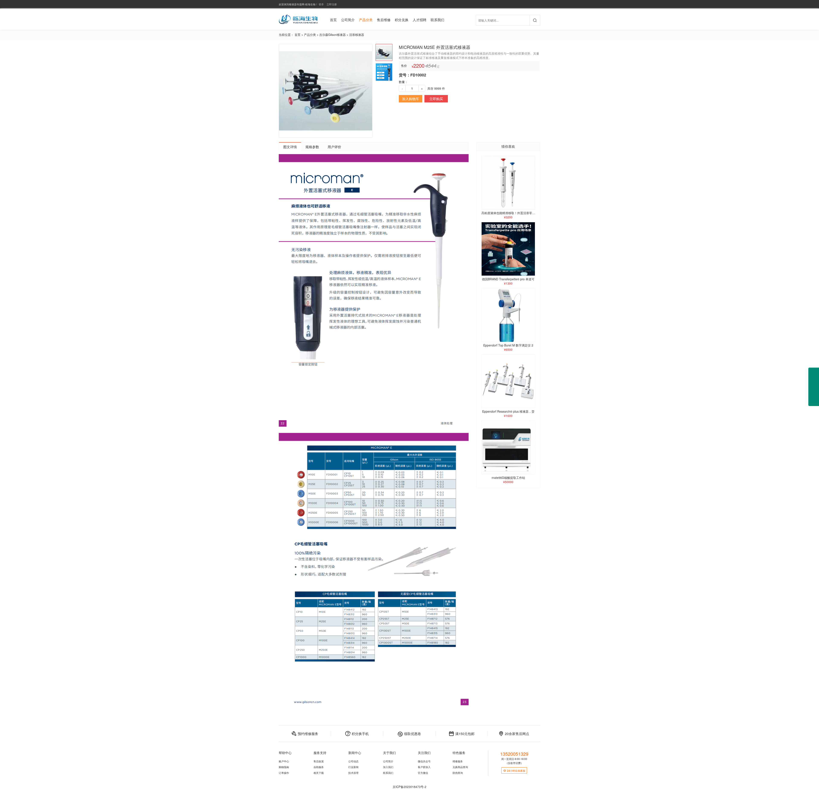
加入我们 (388, 767)
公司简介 (348, 19)
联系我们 (437, 19)
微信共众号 (424, 761)
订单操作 (284, 772)
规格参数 (312, 146)
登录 (321, 4)
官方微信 (423, 772)
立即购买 (436, 98)
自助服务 (319, 767)
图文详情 (290, 146)
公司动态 (353, 761)
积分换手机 (357, 733)
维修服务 (458, 761)
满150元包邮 (462, 733)
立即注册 (332, 4)
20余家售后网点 (513, 733)
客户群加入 (424, 767)
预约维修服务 (304, 733)
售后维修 (384, 19)
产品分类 (366, 19)
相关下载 (319, 772)
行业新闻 (353, 767)
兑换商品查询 (460, 767)
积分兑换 (401, 19)
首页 (333, 19)
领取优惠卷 (409, 733)
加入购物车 (410, 98)
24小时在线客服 (514, 770)
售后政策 (319, 761)
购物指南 (284, 767)
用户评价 (334, 146)
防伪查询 (458, 772)
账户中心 (284, 761)
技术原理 (353, 772)
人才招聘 (419, 19)
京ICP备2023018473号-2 (409, 787)
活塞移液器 (356, 34)
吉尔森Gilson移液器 (332, 34)
